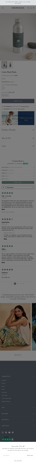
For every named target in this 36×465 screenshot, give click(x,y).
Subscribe (30, 455)
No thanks (18, 460)
